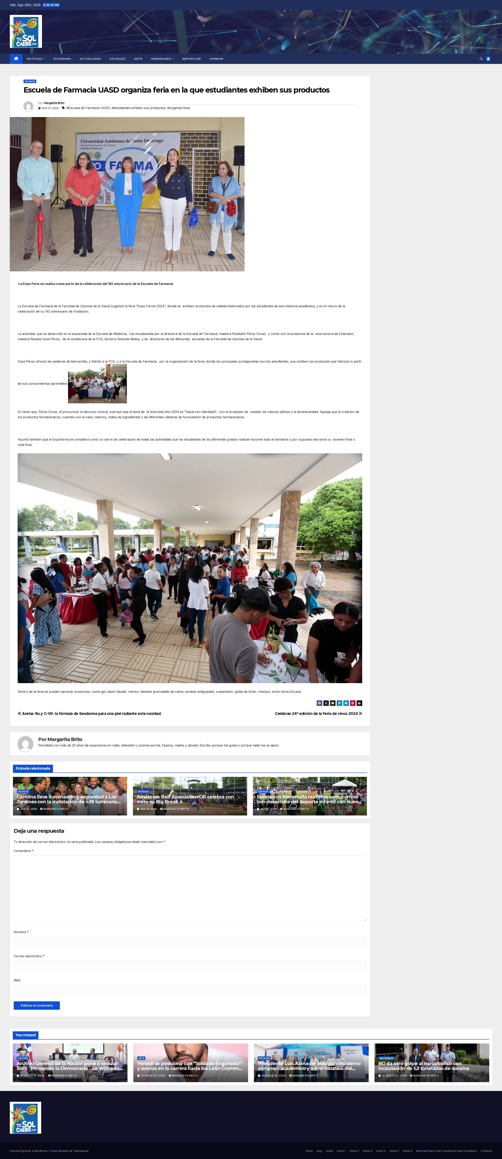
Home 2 (354, 1150)
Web (17, 980)
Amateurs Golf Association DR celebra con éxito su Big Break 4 (185, 799)
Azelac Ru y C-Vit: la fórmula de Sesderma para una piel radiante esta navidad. (92, 713)
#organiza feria (178, 108)
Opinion (216, 59)
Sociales (117, 59)
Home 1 (341, 1150)
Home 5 (394, 1150)
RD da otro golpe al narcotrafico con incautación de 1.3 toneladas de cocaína (423, 1066)
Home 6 (407, 1150)
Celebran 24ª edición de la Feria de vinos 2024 (317, 713)
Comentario (24, 851)
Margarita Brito (54, 103)
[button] (481, 59)
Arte (138, 59)
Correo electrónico (29, 956)
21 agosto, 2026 (32, 1075)
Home (309, 1150)
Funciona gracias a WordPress (29, 1150)
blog (319, 1150)
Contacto (486, 1150)
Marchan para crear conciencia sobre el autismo (446, 1150)
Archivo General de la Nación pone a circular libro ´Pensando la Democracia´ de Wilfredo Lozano (68, 1068)
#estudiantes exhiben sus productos (138, 108)
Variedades (161, 59)
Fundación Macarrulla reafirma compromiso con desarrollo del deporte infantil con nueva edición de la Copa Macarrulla (309, 801)
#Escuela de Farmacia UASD (88, 108)
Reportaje (191, 59)
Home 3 (367, 1150)
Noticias (35, 59)
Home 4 (381, 1150)
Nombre (21, 932)
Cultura (23, 1058)
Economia (62, 59)
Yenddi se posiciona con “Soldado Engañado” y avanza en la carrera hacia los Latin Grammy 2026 (189, 1068)
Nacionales (386, 1058)
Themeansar (81, 1150)
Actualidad (90, 59)
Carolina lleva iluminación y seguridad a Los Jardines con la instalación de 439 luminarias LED (68, 801)
